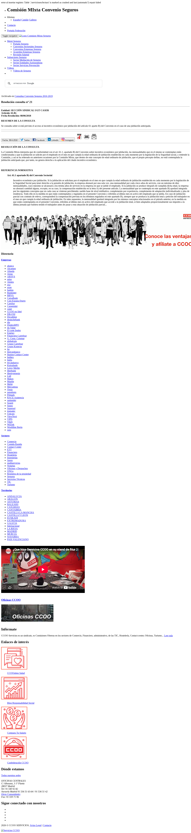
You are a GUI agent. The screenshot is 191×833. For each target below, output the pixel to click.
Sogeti (10, 403)
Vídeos (10, 68)
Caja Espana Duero (16, 301)
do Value (11, 327)
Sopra (10, 405)
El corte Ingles (14, 330)
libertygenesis (13, 373)
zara (9, 430)
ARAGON (12, 499)
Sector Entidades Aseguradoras (27, 62)
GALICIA (12, 523)
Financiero (12, 452)
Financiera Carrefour (17, 335)
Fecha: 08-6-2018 (9, 140)
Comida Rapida (14, 444)
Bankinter (11, 292)
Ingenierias (12, 457)
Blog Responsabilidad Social (20, 703)
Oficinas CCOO (11, 599)
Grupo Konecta (14, 346)
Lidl (9, 376)
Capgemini (12, 306)
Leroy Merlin (13, 368)
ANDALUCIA (14, 496)
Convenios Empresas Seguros (27, 49)
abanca (10, 266)
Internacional (13, 526)
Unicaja (10, 413)
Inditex (10, 357)
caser (9, 309)
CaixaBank (12, 298)
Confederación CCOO (18, 762)
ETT (9, 449)
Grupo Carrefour (15, 344)
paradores (11, 392)
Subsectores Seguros (17, 57)
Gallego (33, 20)
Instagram (69, 140)
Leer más (168, 635)
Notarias (11, 465)
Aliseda (10, 271)
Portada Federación (16, 30)
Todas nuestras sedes (11, 775)
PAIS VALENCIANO (18, 539)
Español (17, 20)
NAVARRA (13, 536)
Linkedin (54, 140)
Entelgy (10, 333)
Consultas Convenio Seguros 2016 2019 (34, 96)
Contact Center (14, 447)
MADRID (12, 531)
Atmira (10, 282)
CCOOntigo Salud (16, 673)
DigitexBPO (13, 325)
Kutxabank (12, 365)
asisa (9, 279)
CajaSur (11, 303)
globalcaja (12, 341)
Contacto (11, 25)
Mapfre (10, 381)
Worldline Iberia (14, 427)
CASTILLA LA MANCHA (20, 512)
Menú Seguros (14, 41)
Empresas (6, 260)
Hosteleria (12, 455)
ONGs (10, 471)
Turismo (11, 484)
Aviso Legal (35, 825)
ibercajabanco (13, 352)
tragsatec (11, 411)
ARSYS (11, 276)
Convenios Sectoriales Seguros (27, 46)
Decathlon (12, 317)
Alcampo (11, 268)
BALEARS (12, 504)
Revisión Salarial (21, 54)
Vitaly (10, 422)
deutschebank (13, 319)
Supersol (11, 408)
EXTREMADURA (16, 520)
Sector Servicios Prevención (26, 65)
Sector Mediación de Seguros (27, 60)
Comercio (11, 441)
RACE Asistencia (15, 397)
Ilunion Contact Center (18, 354)
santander (11, 400)
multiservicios (13, 463)
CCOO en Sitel (14, 311)
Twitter (26, 140)
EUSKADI (12, 518)
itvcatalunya (13, 362)
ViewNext (12, 416)
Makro (10, 379)
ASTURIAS (13, 501)
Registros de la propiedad (19, 474)
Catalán (25, 20)
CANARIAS (13, 507)
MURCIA (12, 534)
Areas (10, 274)
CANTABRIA (14, 510)
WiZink (10, 424)
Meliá (10, 384)
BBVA (10, 295)
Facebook (40, 140)
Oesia (10, 389)
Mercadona (12, 387)
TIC (9, 482)
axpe (9, 287)
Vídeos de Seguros (22, 70)
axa (8, 284)
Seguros (11, 476)
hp (8, 349)
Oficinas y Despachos (17, 468)
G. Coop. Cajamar (15, 338)
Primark (11, 395)
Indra (9, 360)
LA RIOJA (12, 528)
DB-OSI (11, 314)
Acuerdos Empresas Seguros (26, 52)
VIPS (9, 419)
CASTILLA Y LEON (17, 515)
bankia (10, 290)
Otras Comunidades (10, 794)
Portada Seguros (21, 44)
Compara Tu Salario (16, 733)
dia (8, 322)
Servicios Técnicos (16, 479)
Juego (10, 460)
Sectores (5, 435)
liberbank (11, 370)
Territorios (6, 490)
